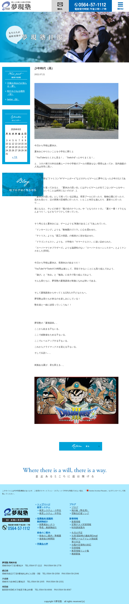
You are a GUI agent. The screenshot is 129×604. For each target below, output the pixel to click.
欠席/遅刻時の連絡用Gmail (85, 535)
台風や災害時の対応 (81, 544)
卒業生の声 (42, 544)
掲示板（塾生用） (80, 510)
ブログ (75, 507)
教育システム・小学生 (50, 510)
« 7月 (14, 157)
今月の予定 (77, 532)
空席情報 (76, 547)
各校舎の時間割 (47, 538)
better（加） (13, 99)
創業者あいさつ (47, 524)
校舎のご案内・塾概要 (50, 535)
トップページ (43, 504)
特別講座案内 (78, 527)
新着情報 (76, 521)
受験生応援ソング (80, 513)
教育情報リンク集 (80, 551)
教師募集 (76, 554)
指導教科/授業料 (45, 518)
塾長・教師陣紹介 (48, 527)
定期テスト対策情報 (81, 524)
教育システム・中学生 (50, 513)
